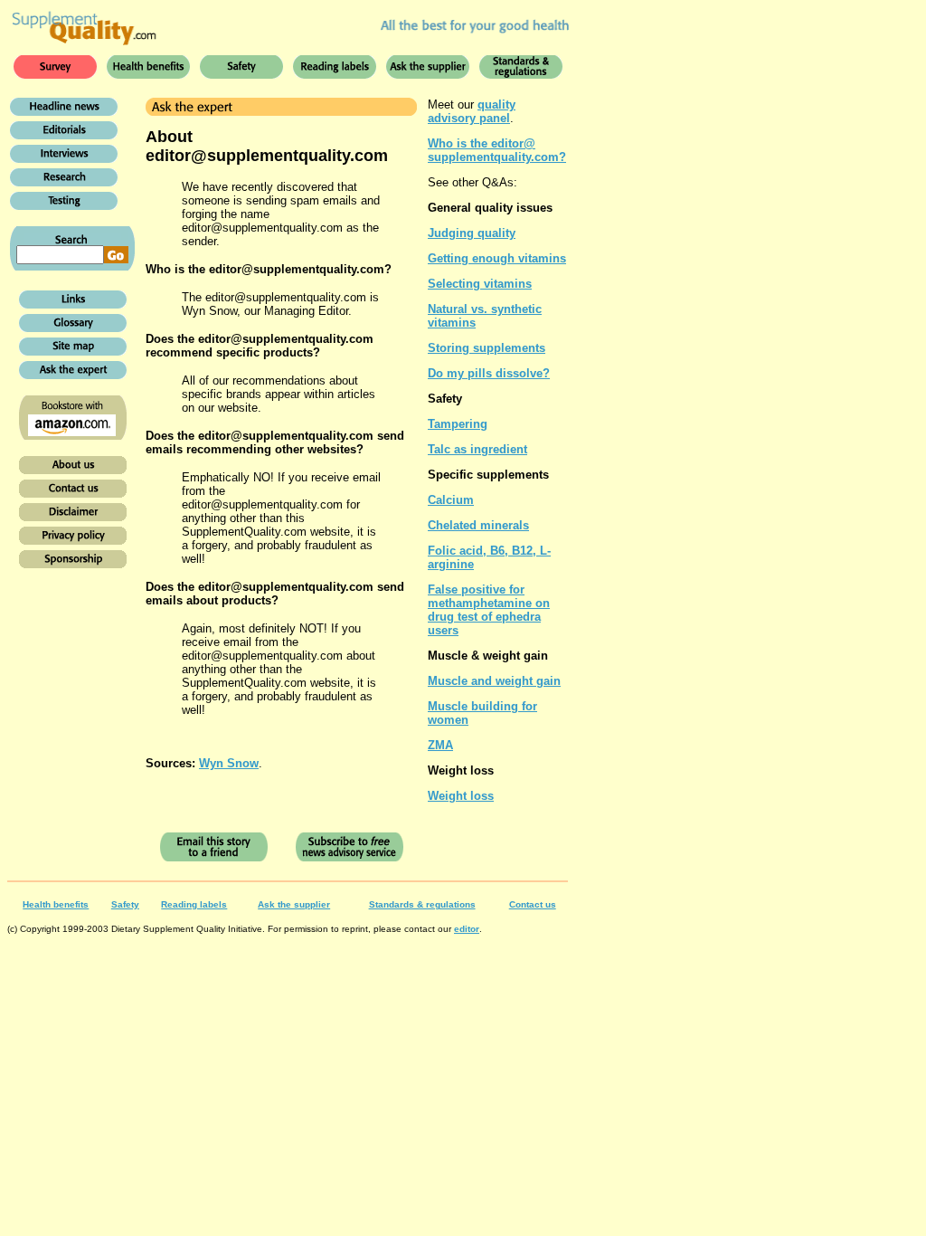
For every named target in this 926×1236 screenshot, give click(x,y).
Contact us (532, 904)
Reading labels (194, 904)
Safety (125, 904)
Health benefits (56, 904)
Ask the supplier (294, 904)
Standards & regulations (422, 904)
